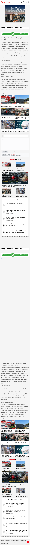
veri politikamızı (21, 542)
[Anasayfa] (21, 2)
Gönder (5, 151)
